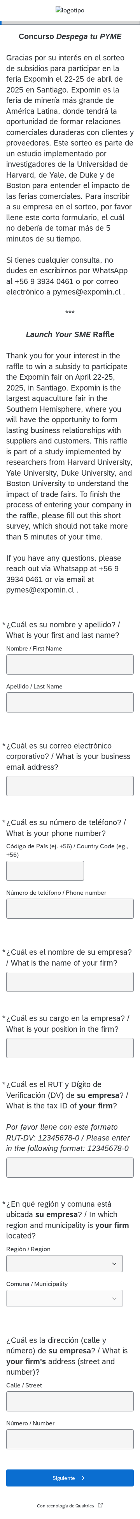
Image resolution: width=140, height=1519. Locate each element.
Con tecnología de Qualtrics (65, 1506)
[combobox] (64, 1263)
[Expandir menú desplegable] (114, 1264)
